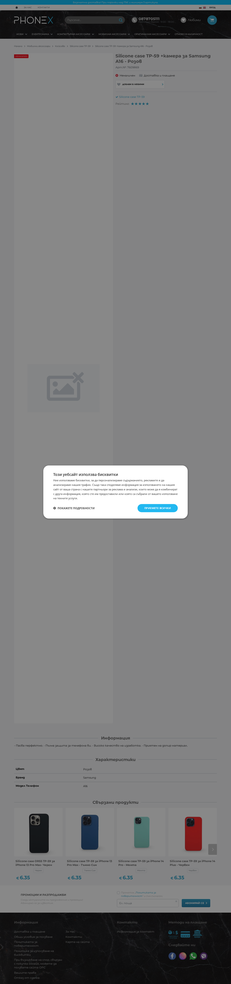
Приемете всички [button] (157, 508)
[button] (74, 508)
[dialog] (115, 492)
